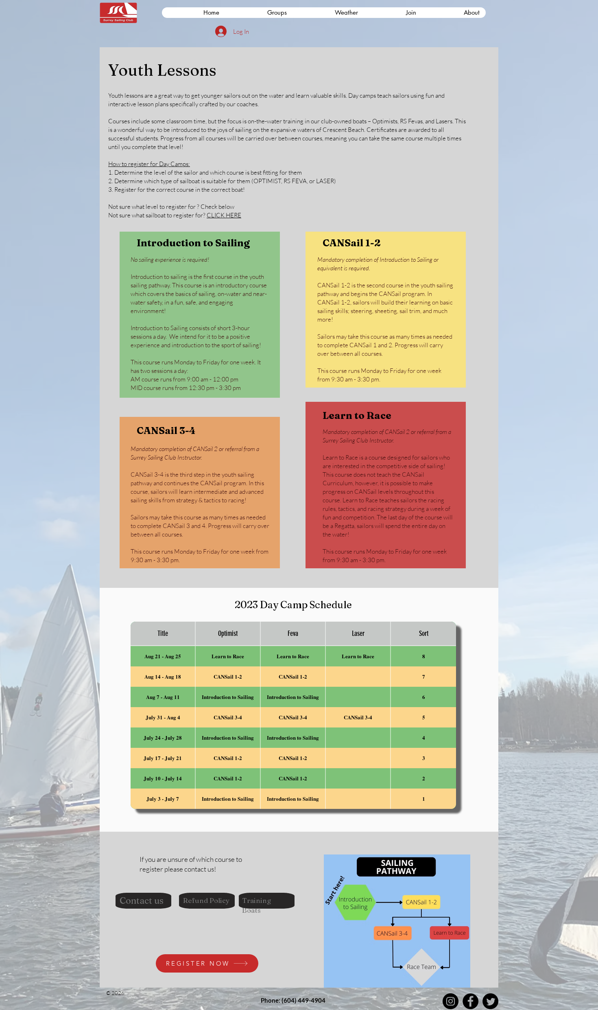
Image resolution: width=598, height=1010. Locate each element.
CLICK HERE (224, 215)
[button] (393, 12)
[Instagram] (450, 1001)
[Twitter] (490, 1001)
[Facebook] (470, 1001)
